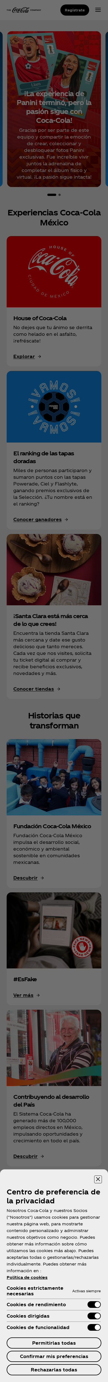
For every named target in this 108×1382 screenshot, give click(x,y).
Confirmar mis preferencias (54, 1356)
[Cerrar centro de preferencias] (98, 1179)
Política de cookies (27, 1277)
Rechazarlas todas (54, 1369)
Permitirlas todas (54, 1342)
